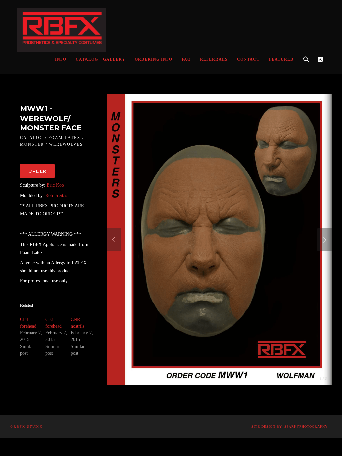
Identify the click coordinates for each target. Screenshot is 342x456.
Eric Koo (55, 185)
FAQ (186, 59)
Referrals (214, 59)
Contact (248, 59)
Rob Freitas (56, 195)
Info (60, 59)
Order (37, 171)
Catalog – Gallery (100, 59)
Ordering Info (153, 59)
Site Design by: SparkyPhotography (289, 426)
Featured (281, 59)
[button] (306, 59)
